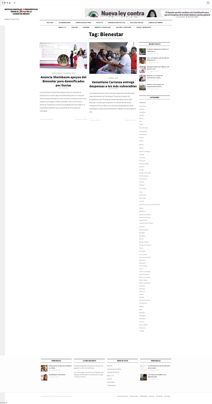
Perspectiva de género (145, 245)
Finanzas (141, 185)
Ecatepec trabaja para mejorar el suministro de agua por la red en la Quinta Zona (88, 367)
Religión (141, 306)
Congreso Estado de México (146, 223)
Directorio (152, 396)
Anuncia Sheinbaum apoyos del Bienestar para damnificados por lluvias (63, 81)
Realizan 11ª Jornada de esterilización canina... (155, 77)
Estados (141, 182)
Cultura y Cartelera (123, 27)
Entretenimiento (143, 176)
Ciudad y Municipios (143, 27)
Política (99, 23)
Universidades (143, 325)
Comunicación (143, 254)
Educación (142, 160)
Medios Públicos (143, 280)
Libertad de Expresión (144, 271)
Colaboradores (65, 23)
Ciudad (141, 124)
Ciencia (141, 118)
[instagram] (7, 3)
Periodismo (142, 286)
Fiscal (141, 192)
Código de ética (134, 396)
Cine (140, 121)
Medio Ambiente (57, 73)
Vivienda (141, 331)
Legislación (142, 211)
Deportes (141, 144)
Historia (141, 141)
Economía (142, 157)
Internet (141, 269)
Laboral (141, 208)
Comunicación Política (145, 257)
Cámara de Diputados (145, 214)
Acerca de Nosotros (83, 23)
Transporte (142, 318)
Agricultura (142, 106)
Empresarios (142, 263)
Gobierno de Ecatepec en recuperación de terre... (155, 85)
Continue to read (80, 119)
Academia (86, 27)
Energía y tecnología (103, 27)
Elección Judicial (136, 23)
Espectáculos (143, 179)
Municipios (142, 236)
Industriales (142, 198)
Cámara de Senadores (145, 217)
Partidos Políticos (144, 242)
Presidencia (67, 73)
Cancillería (142, 112)
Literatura (142, 227)
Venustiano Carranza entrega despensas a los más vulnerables (113, 84)
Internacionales (143, 266)
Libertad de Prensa (156, 23)
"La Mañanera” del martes (57, 375)
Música (141, 239)
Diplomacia (142, 260)
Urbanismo (142, 328)
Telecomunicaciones (144, 300)
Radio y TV (142, 291)
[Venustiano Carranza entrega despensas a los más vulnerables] (113, 73)
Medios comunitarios (144, 277)
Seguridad (142, 312)
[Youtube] (9, 3)
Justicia (141, 201)
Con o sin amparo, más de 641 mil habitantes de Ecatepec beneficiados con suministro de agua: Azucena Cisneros (89, 374)
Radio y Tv (62, 27)
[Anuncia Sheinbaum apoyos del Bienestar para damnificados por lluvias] (63, 68)
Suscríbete (167, 396)
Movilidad (142, 233)
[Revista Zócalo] (21, 13)
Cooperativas (143, 134)
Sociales (141, 294)
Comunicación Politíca (116, 23)
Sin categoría (142, 188)
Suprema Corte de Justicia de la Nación (149, 204)
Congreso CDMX (143, 220)
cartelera (141, 115)
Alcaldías (111, 78)
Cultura (141, 137)
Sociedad (141, 297)
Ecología (141, 154)
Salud (73, 73)
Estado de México (143, 128)
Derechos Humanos (144, 151)
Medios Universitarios (144, 283)
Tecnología (142, 315)
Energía (141, 170)
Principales (142, 251)
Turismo (141, 322)
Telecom (74, 27)
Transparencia (143, 303)
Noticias (50, 23)
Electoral (141, 167)
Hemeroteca (142, 195)
